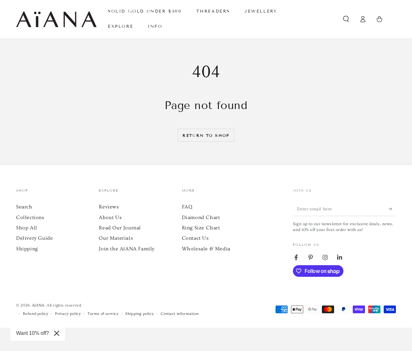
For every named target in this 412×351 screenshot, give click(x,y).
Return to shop (206, 135)
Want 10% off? (32, 333)
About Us (110, 217)
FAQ (187, 207)
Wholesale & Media (206, 249)
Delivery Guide (34, 238)
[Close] (56, 333)
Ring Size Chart (201, 228)
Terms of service (103, 314)
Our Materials (116, 238)
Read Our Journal (120, 228)
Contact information (180, 314)
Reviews (109, 207)
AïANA (38, 305)
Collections (30, 217)
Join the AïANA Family (126, 249)
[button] (346, 19)
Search (24, 207)
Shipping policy (139, 314)
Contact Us (195, 238)
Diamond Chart (201, 217)
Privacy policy (68, 314)
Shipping (27, 249)
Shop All (26, 228)
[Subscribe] (392, 209)
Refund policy (36, 314)
